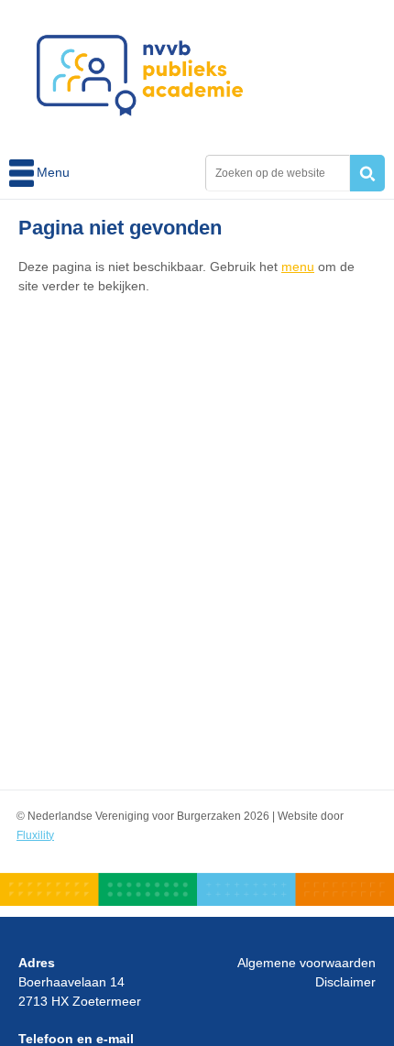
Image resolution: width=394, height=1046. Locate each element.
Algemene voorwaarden (306, 962)
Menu (23, 173)
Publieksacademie (139, 75)
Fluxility (35, 835)
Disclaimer (345, 982)
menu (297, 266)
